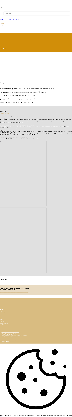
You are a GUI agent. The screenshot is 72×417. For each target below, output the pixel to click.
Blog (0, 318)
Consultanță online (2, 312)
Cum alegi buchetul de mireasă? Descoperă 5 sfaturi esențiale (10, 332)
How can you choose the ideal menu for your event (9, 333)
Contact (1, 319)
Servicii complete (2, 313)
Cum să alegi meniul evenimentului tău (7, 334)
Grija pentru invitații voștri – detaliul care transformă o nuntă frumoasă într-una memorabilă (14, 335)
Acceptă (1, 416)
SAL (0, 325)
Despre (1, 311)
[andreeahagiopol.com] (10, 7)
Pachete (1, 314)
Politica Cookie (2, 324)
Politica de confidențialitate (4, 323)
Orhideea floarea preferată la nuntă (7, 336)
